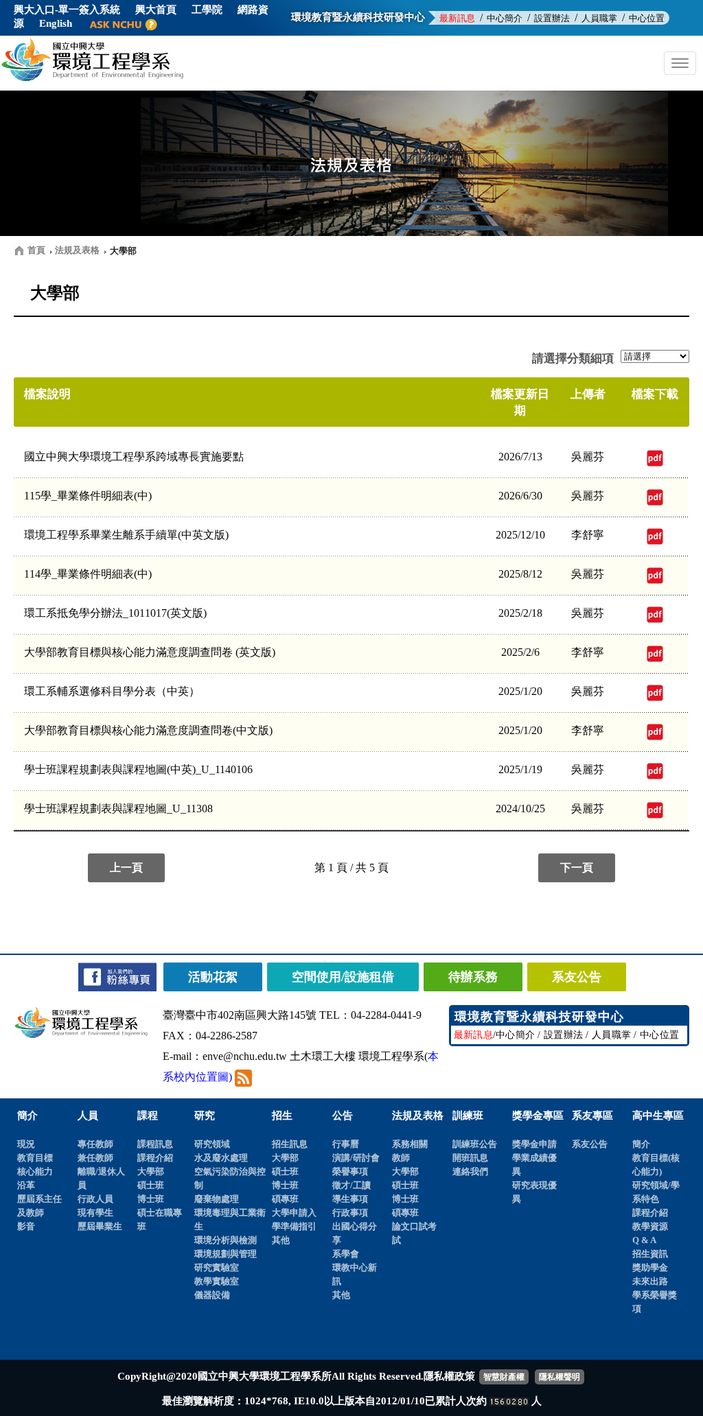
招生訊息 (290, 1144)
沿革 (26, 1185)
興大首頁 (155, 9)
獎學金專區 (538, 1115)
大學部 (150, 1171)
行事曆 (345, 1144)
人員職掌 (599, 18)
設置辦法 (552, 18)
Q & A (644, 1240)
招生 (282, 1115)
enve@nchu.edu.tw (245, 1056)
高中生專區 (658, 1115)
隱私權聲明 (559, 1377)
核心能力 (35, 1171)
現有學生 (95, 1212)
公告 (342, 1115)
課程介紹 (155, 1158)
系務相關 (410, 1144)
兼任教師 (95, 1158)
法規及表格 (417, 1115)
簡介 (27, 1115)
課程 (147, 1115)
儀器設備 (212, 1295)
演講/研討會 (356, 1158)
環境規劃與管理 (225, 1254)
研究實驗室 (216, 1267)
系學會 (345, 1254)
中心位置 (647, 18)
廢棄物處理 (216, 1199)
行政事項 (350, 1212)
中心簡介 (504, 18)
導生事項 (350, 1199)
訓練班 (467, 1115)
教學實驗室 (216, 1281)
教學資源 (650, 1226)
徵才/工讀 (351, 1185)
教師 (401, 1158)
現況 (26, 1144)
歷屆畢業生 (100, 1226)
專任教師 (95, 1144)
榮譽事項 (350, 1171)
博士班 (150, 1199)
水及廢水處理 (221, 1158)
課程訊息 (155, 1144)
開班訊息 (470, 1158)
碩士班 (150, 1185)
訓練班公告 (474, 1144)
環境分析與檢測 (225, 1240)
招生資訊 (650, 1254)
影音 (26, 1226)
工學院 (207, 9)
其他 (281, 1240)
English (55, 23)
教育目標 (35, 1158)
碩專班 (285, 1199)
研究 (204, 1115)
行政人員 (95, 1199)
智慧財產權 (504, 1377)
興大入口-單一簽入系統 (67, 9)
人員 (88, 1115)
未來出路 (650, 1281)
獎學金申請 (534, 1144)
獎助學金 (650, 1267)
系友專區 (592, 1115)
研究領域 (212, 1144)
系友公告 (590, 1144)
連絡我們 (470, 1171)
